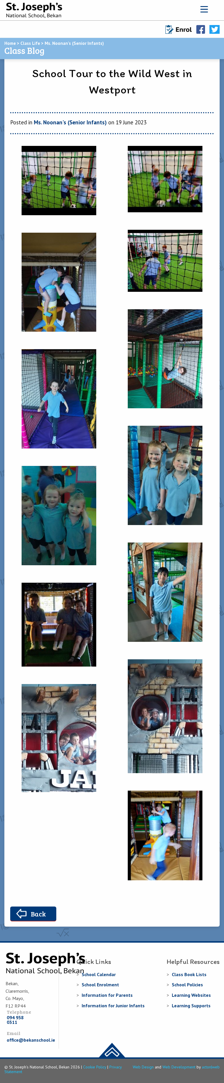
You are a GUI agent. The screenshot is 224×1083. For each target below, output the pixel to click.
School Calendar (99, 974)
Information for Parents (107, 995)
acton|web (211, 1067)
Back (38, 913)
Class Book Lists (189, 974)
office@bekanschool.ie (31, 1040)
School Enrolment (100, 984)
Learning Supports (191, 1005)
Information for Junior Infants (113, 1005)
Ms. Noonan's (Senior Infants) (70, 122)
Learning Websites (191, 995)
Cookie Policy (94, 1067)
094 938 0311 (15, 1019)
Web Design (143, 1067)
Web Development (178, 1067)
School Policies (187, 984)
